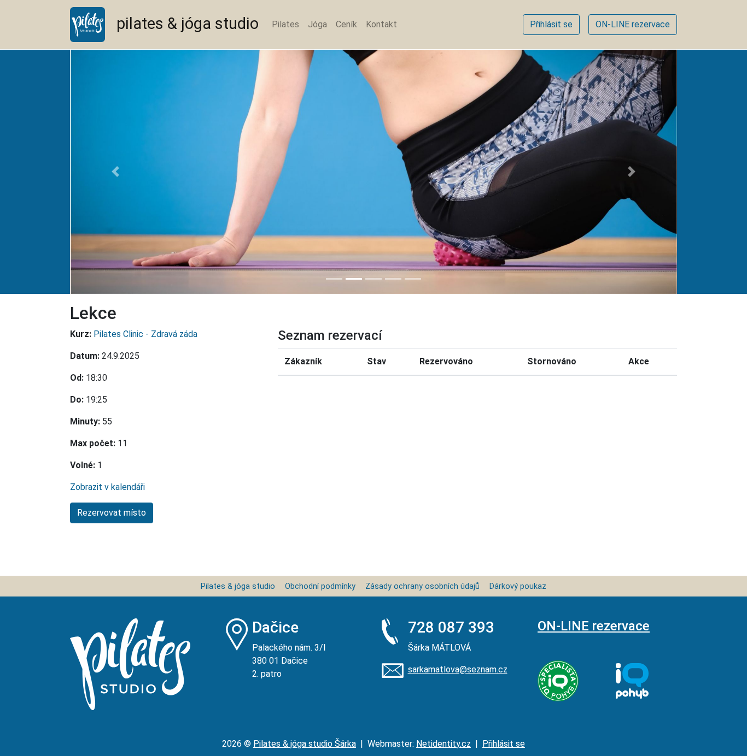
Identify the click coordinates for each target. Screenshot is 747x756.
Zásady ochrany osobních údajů (422, 586)
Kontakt (381, 24)
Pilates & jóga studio (238, 586)
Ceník (346, 24)
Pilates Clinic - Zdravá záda (145, 334)
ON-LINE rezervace (594, 626)
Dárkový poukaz (517, 586)
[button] (115, 172)
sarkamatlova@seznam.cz (457, 669)
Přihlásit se (503, 744)
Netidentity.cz (443, 744)
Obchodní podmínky (320, 586)
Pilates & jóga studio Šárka (304, 744)
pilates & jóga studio (182, 23)
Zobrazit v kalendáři (107, 487)
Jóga (317, 24)
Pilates (285, 24)
